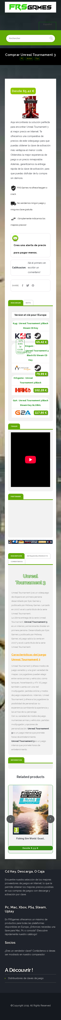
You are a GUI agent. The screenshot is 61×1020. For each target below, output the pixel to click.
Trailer (14, 426)
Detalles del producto (37, 556)
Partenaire (16, 496)
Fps (37, 58)
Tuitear (27, 285)
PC (22, 58)
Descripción (16, 556)
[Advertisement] (30, 519)
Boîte (28, 303)
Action (29, 58)
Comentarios (17, 561)
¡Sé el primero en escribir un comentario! (37, 268)
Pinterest (32, 285)
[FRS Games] (30, 7)
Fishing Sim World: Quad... (30, 838)
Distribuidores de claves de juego (26, 978)
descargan (16, 303)
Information (16, 760)
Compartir (22, 285)
